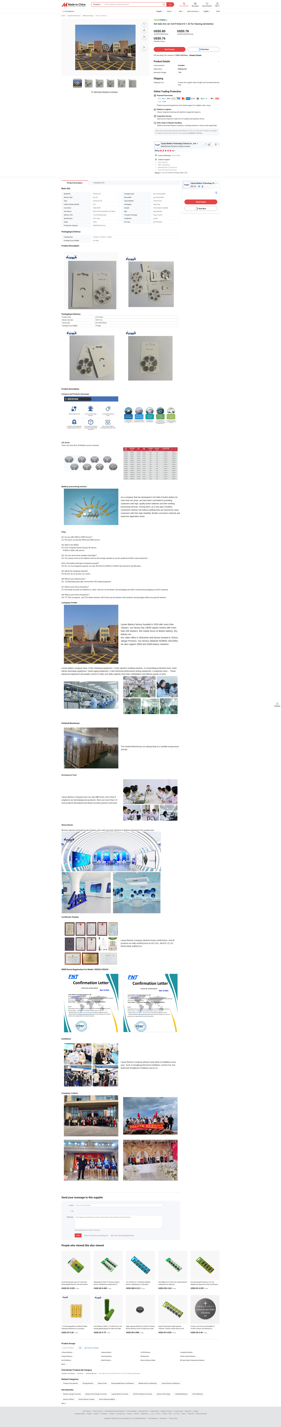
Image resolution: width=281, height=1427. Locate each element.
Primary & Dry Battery (70, 1383)
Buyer (169, 11)
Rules (218, 11)
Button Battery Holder (147, 1360)
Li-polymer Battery (186, 1352)
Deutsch (136, 1413)
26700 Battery (145, 1352)
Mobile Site (188, 1411)
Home (63, 15)
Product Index (178, 1411)
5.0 (192, 186)
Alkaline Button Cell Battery (147, 1383)
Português (104, 1413)
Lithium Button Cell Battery (170, 1383)
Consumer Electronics (74, 15)
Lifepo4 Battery (66, 1356)
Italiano (129, 1413)
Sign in (217, 6)
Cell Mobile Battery (181, 1394)
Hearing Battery (106, 1356)
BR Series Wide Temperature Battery (192, 1360)
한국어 (158, 1413)
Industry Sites (155, 1411)
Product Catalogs (92, 1348)
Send (78, 1235)
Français (111, 1413)
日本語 (165, 1413)
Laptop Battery (106, 1352)
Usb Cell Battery (197, 1394)
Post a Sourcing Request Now (122, 1235)
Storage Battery (88, 1383)
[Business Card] (216, 192)
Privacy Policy (173, 1418)
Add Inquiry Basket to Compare (106, 92)
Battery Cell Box (68, 1399)
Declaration (163, 1418)
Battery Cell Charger (163, 1394)
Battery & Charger (88, 15)
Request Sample (195, 55)
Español (96, 1413)
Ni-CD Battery (66, 1360)
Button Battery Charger (87, 1399)
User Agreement (153, 1418)
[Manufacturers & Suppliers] (73, 4)
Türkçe (183, 1413)
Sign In (157, 172)
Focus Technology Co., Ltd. (126, 1418)
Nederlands (144, 1413)
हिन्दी (170, 1413)
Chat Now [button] (205, 49)
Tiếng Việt (191, 1413)
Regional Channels (166, 1411)
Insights (196, 1411)
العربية (152, 1413)
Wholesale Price (143, 1411)
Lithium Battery (66, 1352)
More (63, 1403)
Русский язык (121, 1413)
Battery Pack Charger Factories (96, 1394)
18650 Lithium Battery (187, 1356)
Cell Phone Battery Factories (142, 1394)
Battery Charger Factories (72, 1394)
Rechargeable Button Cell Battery (122, 1383)
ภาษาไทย (176, 1413)
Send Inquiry (170, 49)
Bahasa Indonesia (201, 1413)
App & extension (192, 11)
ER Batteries (144, 1356)
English (89, 1413)
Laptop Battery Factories (119, 1394)
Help (180, 11)
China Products (97, 1411)
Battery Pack (102, 1383)
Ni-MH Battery (106, 1360)
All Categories (69, 11)
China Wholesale (132, 1411)
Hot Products (87, 1411)
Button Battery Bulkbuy (107, 1399)
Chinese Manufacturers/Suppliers (114, 1411)
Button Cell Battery (101, 15)
